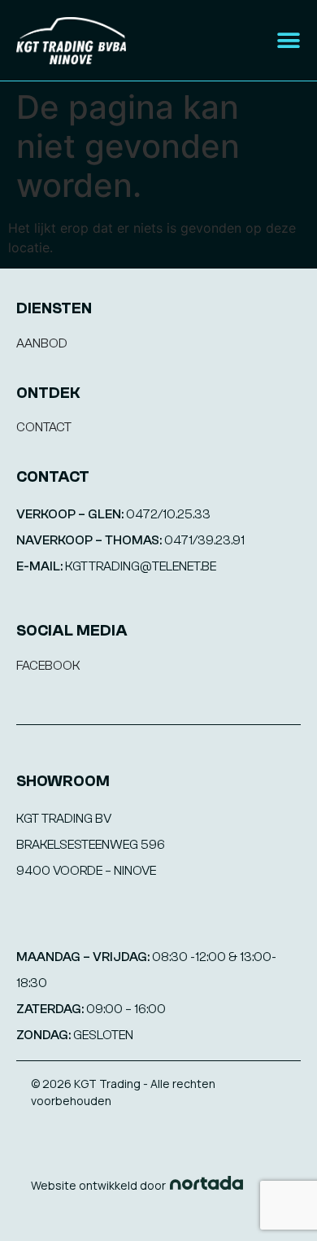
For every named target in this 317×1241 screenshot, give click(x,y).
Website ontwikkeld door (98, 1185)
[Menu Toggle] (288, 40)
